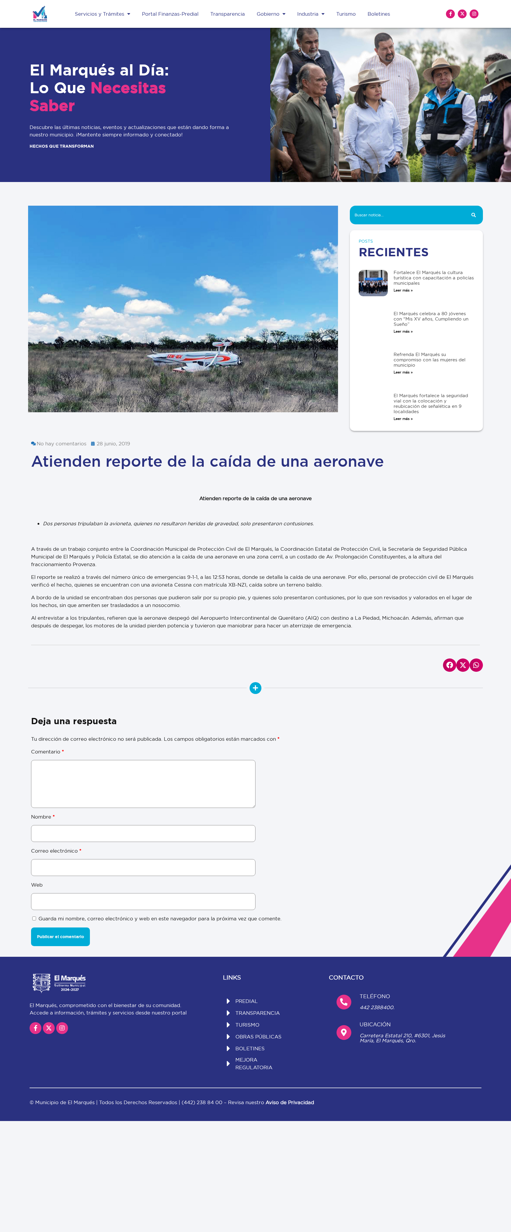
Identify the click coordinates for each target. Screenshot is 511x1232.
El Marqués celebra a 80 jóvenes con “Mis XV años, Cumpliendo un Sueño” (431, 319)
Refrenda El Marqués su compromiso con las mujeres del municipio (429, 360)
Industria (307, 14)
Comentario (47, 751)
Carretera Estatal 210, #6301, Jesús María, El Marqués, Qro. (402, 1037)
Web (37, 885)
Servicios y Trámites (99, 14)
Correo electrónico (56, 851)
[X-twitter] (462, 13)
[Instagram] (474, 13)
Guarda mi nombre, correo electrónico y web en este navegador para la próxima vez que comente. (160, 918)
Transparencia (227, 14)
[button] (449, 665)
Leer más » (403, 290)
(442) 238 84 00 (203, 1102)
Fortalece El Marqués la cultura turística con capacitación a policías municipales (434, 278)
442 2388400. (377, 1007)
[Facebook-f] (450, 13)
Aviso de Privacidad (290, 1102)
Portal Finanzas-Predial (170, 14)
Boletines (379, 14)
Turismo (346, 14)
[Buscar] (473, 215)
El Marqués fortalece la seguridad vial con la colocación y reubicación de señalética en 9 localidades (431, 403)
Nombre (43, 817)
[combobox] (407, 215)
